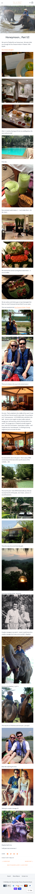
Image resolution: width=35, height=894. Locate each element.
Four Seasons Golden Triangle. (22, 307)
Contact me (25, 876)
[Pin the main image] (14, 854)
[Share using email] (17, 854)
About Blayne (16, 876)
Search (9, 876)
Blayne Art (9, 882)
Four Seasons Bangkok (8, 49)
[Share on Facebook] (7, 854)
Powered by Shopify (27, 882)
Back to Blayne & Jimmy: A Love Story (17, 865)
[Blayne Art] (17, 3)
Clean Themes (19, 882)
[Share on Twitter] (10, 854)
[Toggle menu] (2, 3)
